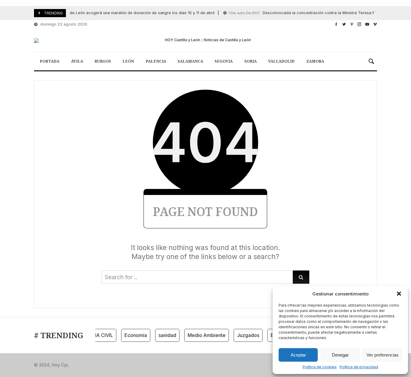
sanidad (165, 335)
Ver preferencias (382, 354)
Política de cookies (320, 367)
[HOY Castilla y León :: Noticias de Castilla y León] (205, 40)
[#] (336, 24)
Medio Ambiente (204, 335)
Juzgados (245, 335)
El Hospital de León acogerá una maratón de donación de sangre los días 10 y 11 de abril (111, 13)
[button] (399, 294)
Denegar (340, 354)
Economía (133, 335)
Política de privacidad (359, 367)
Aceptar (298, 354)
